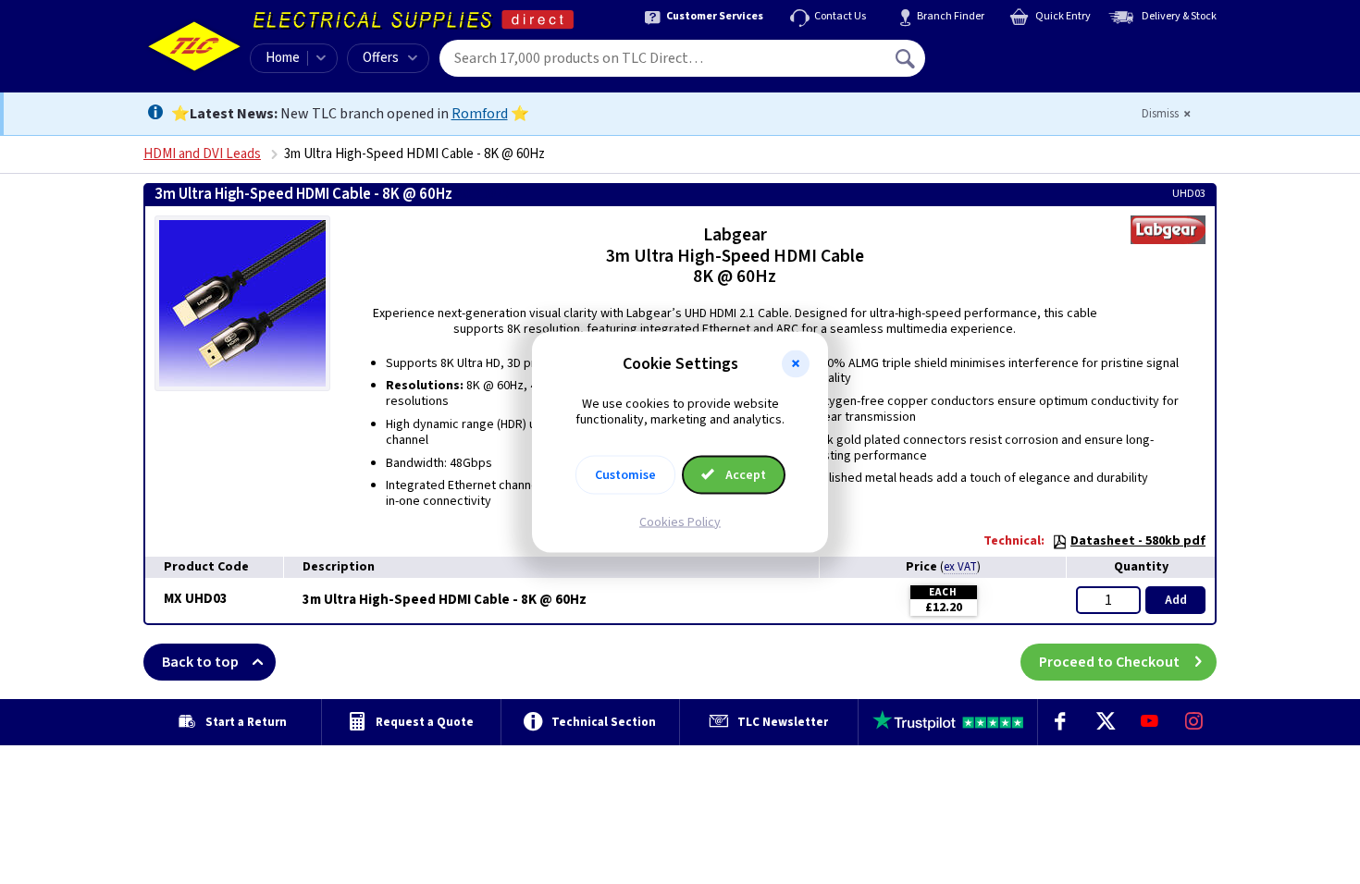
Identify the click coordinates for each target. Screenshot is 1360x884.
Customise (625, 474)
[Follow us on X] (1104, 722)
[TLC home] (194, 46)
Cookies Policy (680, 521)
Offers (381, 58)
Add (1176, 600)
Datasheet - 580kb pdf (1137, 541)
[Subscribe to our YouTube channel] (1149, 722)
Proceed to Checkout (1109, 662)
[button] (796, 364)
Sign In (1023, 51)
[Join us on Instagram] (1194, 722)
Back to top (200, 662)
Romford (479, 114)
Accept (744, 474)
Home (283, 58)
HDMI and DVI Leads (202, 154)
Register (1009, 64)
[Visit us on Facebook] (1060, 722)
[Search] (906, 58)
